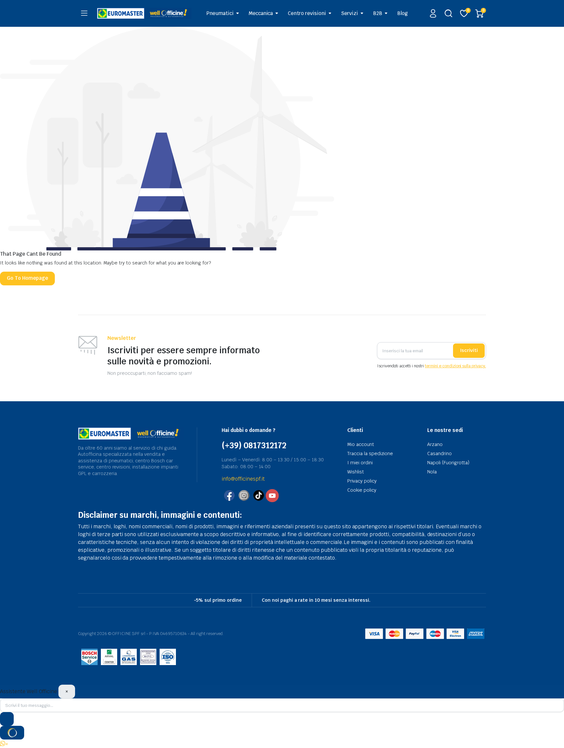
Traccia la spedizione (370, 453)
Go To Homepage (27, 278)
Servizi (349, 13)
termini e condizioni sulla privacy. (455, 366)
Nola (432, 472)
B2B (377, 13)
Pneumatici (220, 13)
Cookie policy (361, 490)
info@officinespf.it (243, 478)
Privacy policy (362, 481)
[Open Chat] (12, 733)
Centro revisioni (307, 13)
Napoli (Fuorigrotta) (448, 463)
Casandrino (439, 453)
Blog (402, 13)
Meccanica (261, 13)
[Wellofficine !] (144, 13)
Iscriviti (469, 350)
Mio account (360, 444)
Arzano (435, 444)
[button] (4, 743)
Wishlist (355, 472)
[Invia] (7, 719)
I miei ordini (360, 463)
